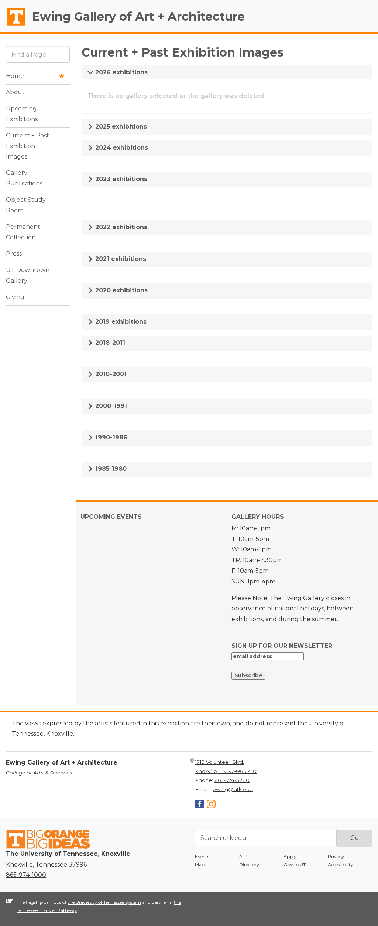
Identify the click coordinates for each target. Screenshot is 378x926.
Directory (249, 864)
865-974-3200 (232, 780)
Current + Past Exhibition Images (27, 146)
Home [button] (15, 75)
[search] (38, 54)
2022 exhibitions (120, 227)
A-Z (243, 856)
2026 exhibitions (120, 72)
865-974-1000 (26, 874)
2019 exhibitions (120, 321)
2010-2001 (110, 374)
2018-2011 (109, 342)
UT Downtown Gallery (27, 275)
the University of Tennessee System (104, 902)
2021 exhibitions (119, 258)
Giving (15, 296)
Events (202, 856)
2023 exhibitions (120, 179)
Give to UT (295, 864)
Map (200, 864)
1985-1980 (110, 468)
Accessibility (340, 864)
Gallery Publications (24, 178)
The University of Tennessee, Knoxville (13, 26)
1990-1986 (110, 437)
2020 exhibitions (120, 290)
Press (14, 253)
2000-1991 (110, 405)
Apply (290, 856)
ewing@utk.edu (233, 789)
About (15, 92)
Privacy (336, 856)
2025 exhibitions (120, 126)
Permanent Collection (23, 232)
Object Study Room (26, 205)
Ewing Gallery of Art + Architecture (138, 16)
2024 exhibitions (120, 147)
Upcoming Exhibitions (22, 114)
